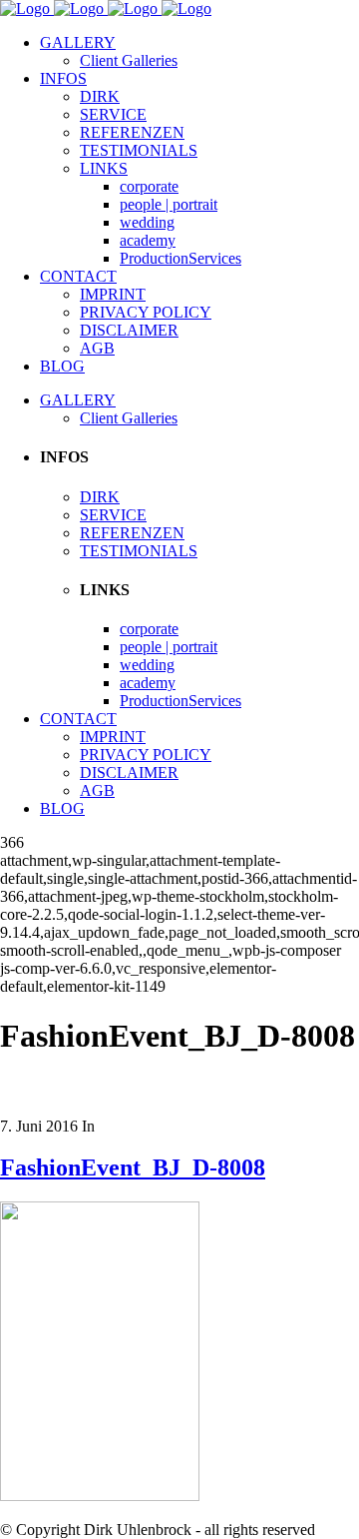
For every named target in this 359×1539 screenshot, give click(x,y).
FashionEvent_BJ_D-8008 (132, 1167)
